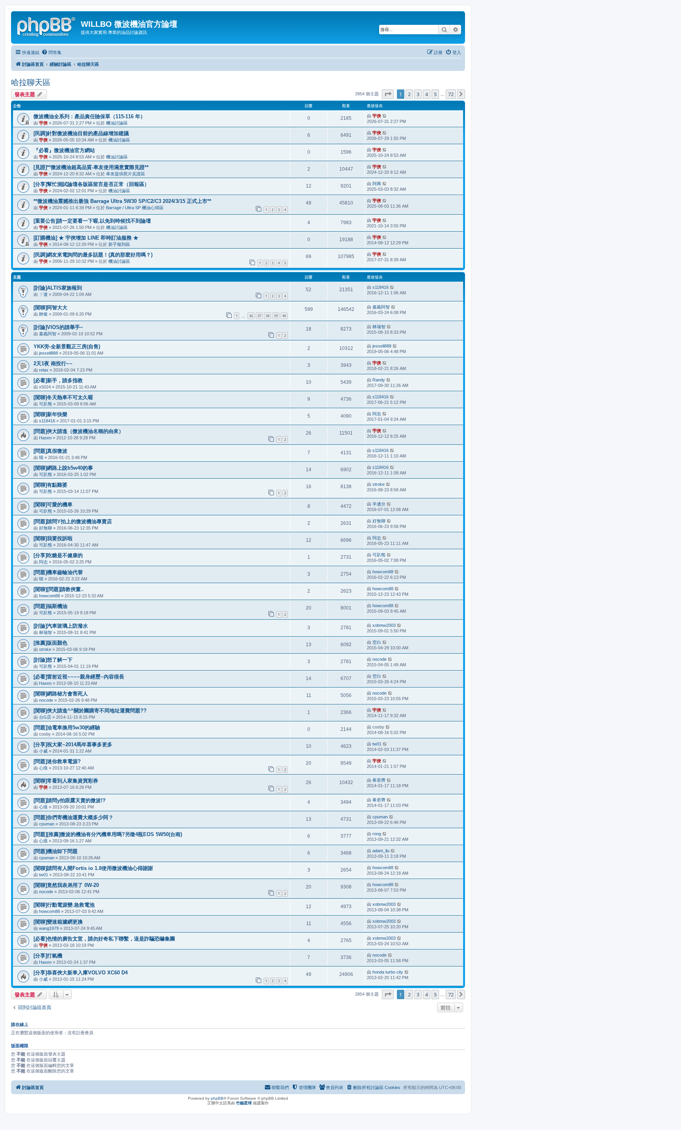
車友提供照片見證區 (125, 173)
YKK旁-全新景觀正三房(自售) (66, 346)
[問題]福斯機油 (50, 606)
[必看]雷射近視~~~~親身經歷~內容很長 (78, 677)
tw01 (376, 744)
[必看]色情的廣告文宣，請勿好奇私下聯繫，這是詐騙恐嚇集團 (104, 939)
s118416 (380, 287)
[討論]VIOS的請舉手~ (58, 327)
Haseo (45, 437)
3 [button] (418, 94)
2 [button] (409, 94)
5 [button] (435, 94)
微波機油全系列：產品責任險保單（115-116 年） (89, 116)
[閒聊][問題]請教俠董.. (58, 589)
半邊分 (378, 504)
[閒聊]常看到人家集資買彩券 (65, 781)
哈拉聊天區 (30, 82)
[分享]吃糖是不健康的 (58, 555)
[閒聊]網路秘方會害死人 (60, 694)
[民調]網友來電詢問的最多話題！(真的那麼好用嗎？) (93, 255)
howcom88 (382, 571)
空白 (376, 642)
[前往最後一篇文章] (384, 115)
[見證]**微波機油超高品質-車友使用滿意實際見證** (91, 167)
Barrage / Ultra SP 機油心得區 (135, 207)
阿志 (376, 413)
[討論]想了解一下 (53, 660)
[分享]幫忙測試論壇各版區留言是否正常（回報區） (91, 184)
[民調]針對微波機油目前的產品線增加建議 (81, 133)
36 (251, 315)
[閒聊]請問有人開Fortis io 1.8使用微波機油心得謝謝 (93, 868)
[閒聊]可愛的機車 (53, 504)
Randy (378, 379)
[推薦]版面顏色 (50, 643)
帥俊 (43, 314)
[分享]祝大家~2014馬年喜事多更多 (72, 744)
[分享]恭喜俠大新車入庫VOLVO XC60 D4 (80, 973)
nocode (379, 659)
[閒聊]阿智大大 (50, 307)
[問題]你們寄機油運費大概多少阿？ (73, 817)
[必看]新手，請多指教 (58, 380)
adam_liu (380, 850)
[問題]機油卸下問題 (55, 851)
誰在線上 (19, 1024)
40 (284, 315)
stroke (378, 484)
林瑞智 (378, 326)
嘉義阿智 (381, 307)
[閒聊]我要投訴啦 (53, 538)
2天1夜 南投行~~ (53, 363)
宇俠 (43, 123)
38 (268, 315)
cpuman (46, 823)
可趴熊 (45, 403)
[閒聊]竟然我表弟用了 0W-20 (66, 885)
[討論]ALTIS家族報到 (57, 288)
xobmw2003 (384, 625)
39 (276, 315)
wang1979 (49, 928)
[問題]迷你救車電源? (57, 761)
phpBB (217, 1098)
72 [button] (451, 94)
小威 (43, 751)
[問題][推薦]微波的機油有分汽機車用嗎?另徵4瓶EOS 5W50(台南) (107, 834)
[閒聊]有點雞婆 (50, 485)
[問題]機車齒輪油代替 (58, 572)
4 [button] (426, 94)
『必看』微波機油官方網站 (64, 150)
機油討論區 (117, 123)
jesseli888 (48, 353)
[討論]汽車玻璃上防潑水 (60, 626)
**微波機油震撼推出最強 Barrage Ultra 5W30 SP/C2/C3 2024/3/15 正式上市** (122, 201)
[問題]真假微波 (50, 451)
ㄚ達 (43, 294)
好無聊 (45, 528)
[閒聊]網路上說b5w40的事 (63, 468)
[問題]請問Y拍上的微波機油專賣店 (72, 521)
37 (259, 315)
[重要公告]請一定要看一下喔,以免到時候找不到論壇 (92, 221)
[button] (388, 94)
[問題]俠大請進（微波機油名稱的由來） (78, 431)
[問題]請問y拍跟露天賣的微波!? (69, 800)
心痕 (43, 768)
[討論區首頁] (47, 25)
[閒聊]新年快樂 (50, 414)
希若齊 (378, 780)
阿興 (376, 183)
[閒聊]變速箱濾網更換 (58, 922)
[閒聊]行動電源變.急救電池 (64, 905)
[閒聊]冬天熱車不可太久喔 (63, 397)
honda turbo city (387, 972)
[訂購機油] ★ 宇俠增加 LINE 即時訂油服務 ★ (85, 238)
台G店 (45, 717)
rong (376, 833)
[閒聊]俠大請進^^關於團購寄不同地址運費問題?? (90, 711)
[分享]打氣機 (47, 956)
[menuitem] (51, 52)
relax (43, 370)
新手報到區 (119, 244)
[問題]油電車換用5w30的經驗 (66, 727)
